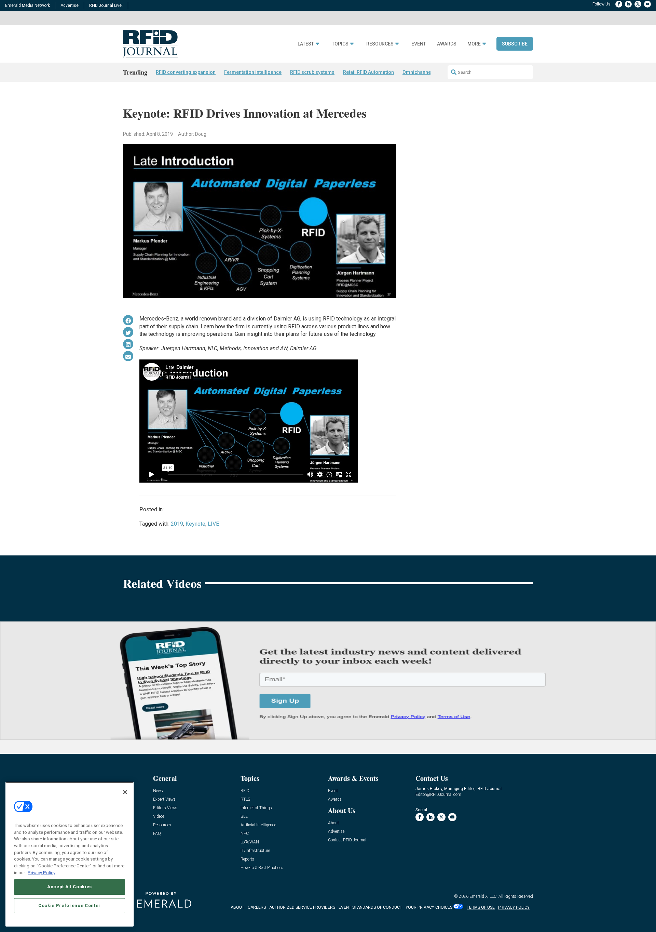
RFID (245, 791)
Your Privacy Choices (429, 907)
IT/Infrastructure (255, 851)
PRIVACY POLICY (514, 907)
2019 (177, 524)
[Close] (125, 792)
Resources (380, 44)
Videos (159, 816)
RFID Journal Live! (106, 5)
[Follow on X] (637, 4)
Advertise (69, 5)
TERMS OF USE (481, 907)
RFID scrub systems (312, 72)
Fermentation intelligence (253, 72)
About (333, 823)
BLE (244, 816)
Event (418, 44)
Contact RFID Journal (347, 840)
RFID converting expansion (186, 72)
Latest (306, 44)
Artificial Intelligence (258, 825)
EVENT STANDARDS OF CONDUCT (370, 907)
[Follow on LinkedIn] (628, 4)
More (474, 44)
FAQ (157, 833)
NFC (245, 833)
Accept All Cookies (69, 886)
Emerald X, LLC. (483, 896)
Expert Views (164, 799)
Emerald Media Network (27, 5)
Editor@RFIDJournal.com (438, 794)
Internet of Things (256, 808)
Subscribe (515, 44)
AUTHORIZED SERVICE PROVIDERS (302, 907)
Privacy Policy (41, 872)
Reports (247, 859)
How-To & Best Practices (262, 868)
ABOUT (237, 907)
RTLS (245, 799)
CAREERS (257, 907)
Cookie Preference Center (69, 905)
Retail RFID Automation (368, 72)
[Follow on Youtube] (647, 4)
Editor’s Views (165, 808)
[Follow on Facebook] (618, 4)
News (158, 791)
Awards (446, 44)
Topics (340, 44)
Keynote (195, 524)
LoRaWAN (250, 842)
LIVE (213, 524)
